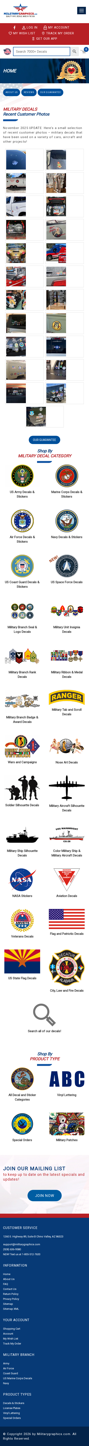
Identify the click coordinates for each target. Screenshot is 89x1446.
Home (6, 1274)
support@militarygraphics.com (21, 1244)
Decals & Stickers (13, 1403)
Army (6, 1363)
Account (8, 1333)
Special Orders (12, 1418)
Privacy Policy (11, 1298)
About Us (12, 92)
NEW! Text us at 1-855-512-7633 (21, 1254)
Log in (32, 27)
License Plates (11, 1408)
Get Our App (46, 38)
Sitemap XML (11, 1308)
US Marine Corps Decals (17, 1378)
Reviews (29, 92)
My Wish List (24, 33)
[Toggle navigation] (81, 10)
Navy (6, 1383)
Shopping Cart (11, 1328)
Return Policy (10, 1294)
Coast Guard (10, 1373)
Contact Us (9, 1289)
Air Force (8, 1368)
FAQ (5, 1284)
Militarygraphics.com (53, 1434)
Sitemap (8, 1303)
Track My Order (60, 33)
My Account (59, 27)
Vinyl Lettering (11, 1413)
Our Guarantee (50, 92)
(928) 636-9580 (12, 1249)
